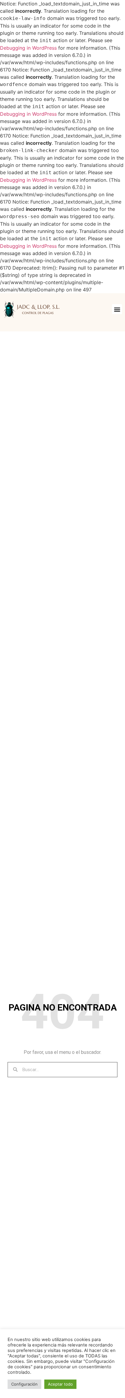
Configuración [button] (24, 1384)
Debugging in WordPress (28, 48)
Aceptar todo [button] (60, 1384)
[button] (117, 309)
